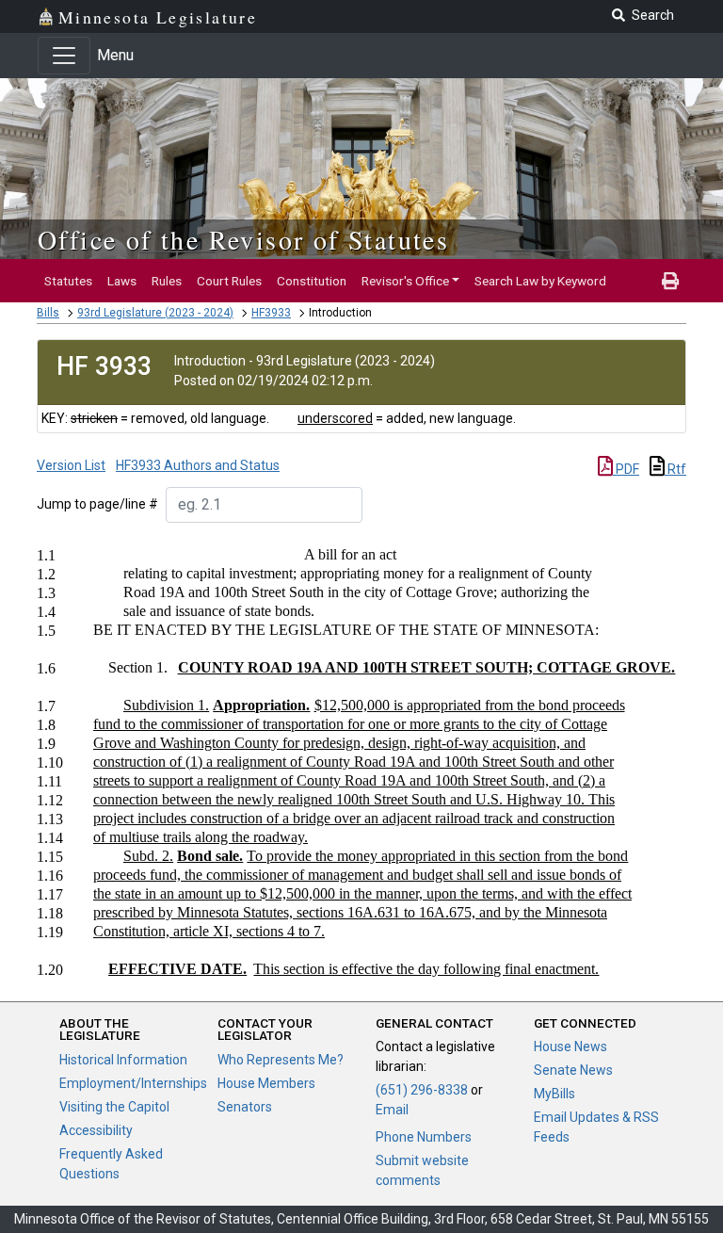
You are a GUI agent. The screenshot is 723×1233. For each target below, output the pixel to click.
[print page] (670, 281)
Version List (71, 465)
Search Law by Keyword (540, 280)
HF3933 (271, 312)
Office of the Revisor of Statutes (243, 239)
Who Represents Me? (280, 1059)
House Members (266, 1083)
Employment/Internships (133, 1083)
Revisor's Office (405, 280)
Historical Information (123, 1059)
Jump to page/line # (97, 503)
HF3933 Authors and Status (198, 465)
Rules (167, 280)
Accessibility (96, 1130)
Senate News (573, 1070)
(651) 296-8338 (422, 1089)
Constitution (311, 280)
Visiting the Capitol (114, 1106)
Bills (48, 312)
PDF (626, 469)
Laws (122, 280)
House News (570, 1046)
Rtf (675, 469)
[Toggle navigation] (64, 55)
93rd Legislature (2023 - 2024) (155, 312)
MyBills (554, 1093)
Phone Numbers (424, 1136)
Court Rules (229, 280)
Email (392, 1109)
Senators (244, 1106)
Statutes (68, 280)
